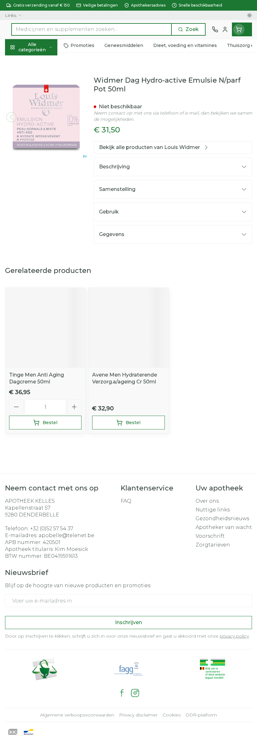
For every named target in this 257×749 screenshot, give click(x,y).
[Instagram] (135, 693)
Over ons (207, 501)
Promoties (18, 60)
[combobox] (91, 29)
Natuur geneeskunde (40, 155)
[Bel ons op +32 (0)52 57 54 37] (215, 29)
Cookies (172, 715)
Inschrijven (128, 622)
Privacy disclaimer (138, 715)
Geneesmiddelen (40, 198)
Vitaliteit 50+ (40, 140)
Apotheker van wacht (224, 527)
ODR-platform (201, 715)
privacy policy (234, 636)
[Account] (225, 29)
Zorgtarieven (213, 545)
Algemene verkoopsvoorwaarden (77, 715)
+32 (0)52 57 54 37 (51, 528)
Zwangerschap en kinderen (40, 123)
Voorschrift (210, 536)
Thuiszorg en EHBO (40, 169)
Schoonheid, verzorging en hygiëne (40, 80)
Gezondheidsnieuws (222, 518)
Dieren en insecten (40, 184)
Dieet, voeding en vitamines (40, 103)
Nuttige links (213, 510)
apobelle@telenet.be (66, 535)
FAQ (126, 501)
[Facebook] (122, 693)
